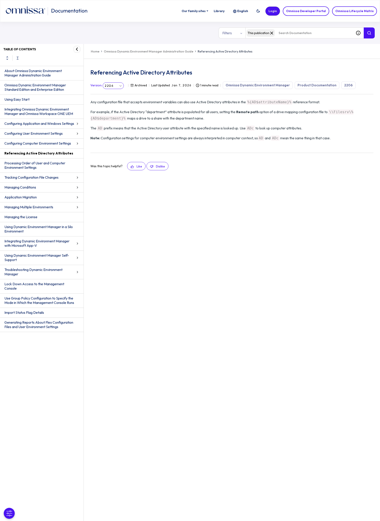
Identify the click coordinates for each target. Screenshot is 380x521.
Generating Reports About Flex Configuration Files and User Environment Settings (38, 324)
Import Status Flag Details (24, 312)
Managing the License (20, 217)
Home (95, 51)
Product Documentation (317, 85)
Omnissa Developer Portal (306, 11)
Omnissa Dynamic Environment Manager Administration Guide (148, 51)
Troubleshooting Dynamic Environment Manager (33, 271)
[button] (258, 11)
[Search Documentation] (369, 32)
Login (273, 11)
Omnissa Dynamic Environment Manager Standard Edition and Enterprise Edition (35, 87)
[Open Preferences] (9, 513)
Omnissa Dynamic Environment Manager (258, 85)
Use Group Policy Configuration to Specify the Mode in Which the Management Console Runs (39, 300)
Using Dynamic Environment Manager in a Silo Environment (38, 229)
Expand (7, 58)
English (242, 11)
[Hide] (77, 49)
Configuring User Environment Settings (33, 133)
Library (219, 11)
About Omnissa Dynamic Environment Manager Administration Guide (33, 73)
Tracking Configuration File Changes (31, 177)
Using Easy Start (16, 99)
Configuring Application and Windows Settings (39, 123)
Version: (96, 85)
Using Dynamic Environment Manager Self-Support (36, 257)
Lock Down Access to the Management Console (34, 286)
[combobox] (299, 32)
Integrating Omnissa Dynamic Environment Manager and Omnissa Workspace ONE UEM (38, 111)
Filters (227, 33)
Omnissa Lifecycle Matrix (354, 11)
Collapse (17, 58)
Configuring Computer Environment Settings (37, 143)
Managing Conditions (20, 187)
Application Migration (20, 197)
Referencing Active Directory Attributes (38, 153)
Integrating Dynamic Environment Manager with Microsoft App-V (36, 243)
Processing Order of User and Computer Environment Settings (34, 165)
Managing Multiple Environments (28, 207)
